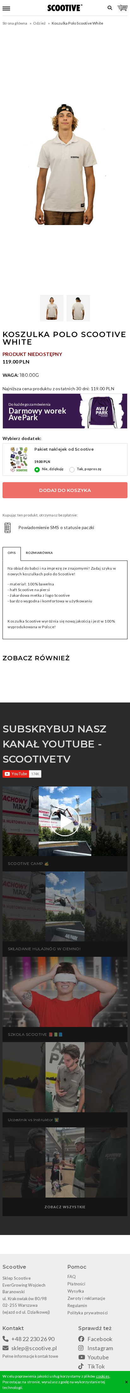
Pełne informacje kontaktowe (30, 1356)
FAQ (72, 1276)
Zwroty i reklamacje (86, 1298)
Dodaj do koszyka (65, 490)
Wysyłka (76, 1291)
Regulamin (77, 1305)
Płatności (76, 1283)
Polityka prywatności (88, 1312)
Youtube (98, 1357)
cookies (102, 1376)
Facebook (100, 1338)
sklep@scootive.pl (34, 1348)
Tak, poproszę (89, 469)
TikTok (96, 1366)
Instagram (100, 1348)
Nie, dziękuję (53, 469)
